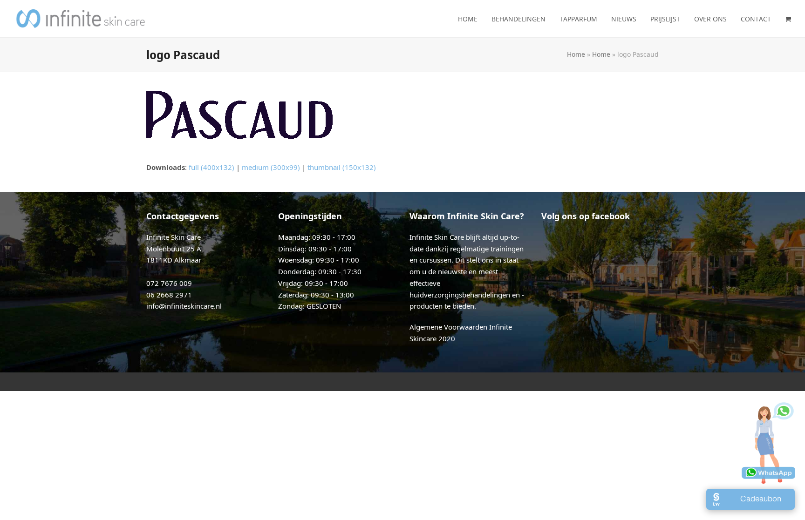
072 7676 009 (169, 283)
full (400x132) (211, 167)
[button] (788, 18)
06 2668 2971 (169, 294)
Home (576, 54)
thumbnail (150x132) (341, 167)
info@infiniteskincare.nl (184, 306)
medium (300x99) (271, 167)
